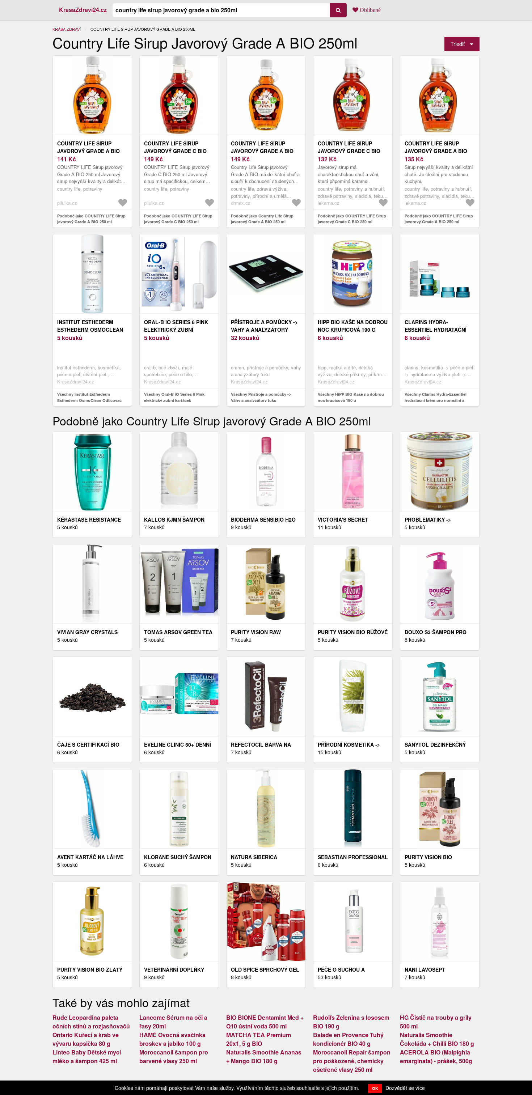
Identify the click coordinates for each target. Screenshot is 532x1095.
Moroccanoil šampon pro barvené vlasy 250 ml (173, 1056)
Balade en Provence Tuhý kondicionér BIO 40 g (348, 1039)
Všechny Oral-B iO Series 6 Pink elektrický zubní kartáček (174, 397)
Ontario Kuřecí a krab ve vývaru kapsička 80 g (85, 1039)
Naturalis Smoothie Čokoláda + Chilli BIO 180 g (437, 1039)
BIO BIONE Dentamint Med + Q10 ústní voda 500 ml (265, 1021)
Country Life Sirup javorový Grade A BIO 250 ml (262, 151)
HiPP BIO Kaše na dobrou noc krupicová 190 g (353, 325)
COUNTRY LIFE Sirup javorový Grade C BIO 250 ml (175, 151)
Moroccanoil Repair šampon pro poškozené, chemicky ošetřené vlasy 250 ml (351, 1061)
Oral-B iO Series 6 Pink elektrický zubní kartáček (176, 329)
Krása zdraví (66, 29)
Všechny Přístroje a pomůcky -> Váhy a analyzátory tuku (261, 397)
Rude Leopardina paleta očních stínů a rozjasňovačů (91, 1021)
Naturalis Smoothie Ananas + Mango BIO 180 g (263, 1056)
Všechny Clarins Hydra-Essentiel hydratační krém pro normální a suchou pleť (435, 400)
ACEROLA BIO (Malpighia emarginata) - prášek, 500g (436, 1056)
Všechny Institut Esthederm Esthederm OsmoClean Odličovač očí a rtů (89, 400)
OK (375, 1088)
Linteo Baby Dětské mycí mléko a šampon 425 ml (86, 1056)
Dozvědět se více (405, 1087)
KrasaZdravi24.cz (83, 9)
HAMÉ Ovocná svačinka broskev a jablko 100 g (172, 1039)
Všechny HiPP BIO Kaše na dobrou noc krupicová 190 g (351, 397)
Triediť (458, 43)
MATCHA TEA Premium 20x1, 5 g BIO (258, 1039)
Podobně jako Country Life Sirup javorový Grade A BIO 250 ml (262, 219)
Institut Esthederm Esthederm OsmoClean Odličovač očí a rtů (90, 329)
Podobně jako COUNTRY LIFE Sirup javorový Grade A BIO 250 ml (91, 219)
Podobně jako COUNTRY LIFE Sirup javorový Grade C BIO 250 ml (178, 219)
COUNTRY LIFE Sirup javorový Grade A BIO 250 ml (88, 151)
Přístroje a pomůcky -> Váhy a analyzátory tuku (264, 329)
